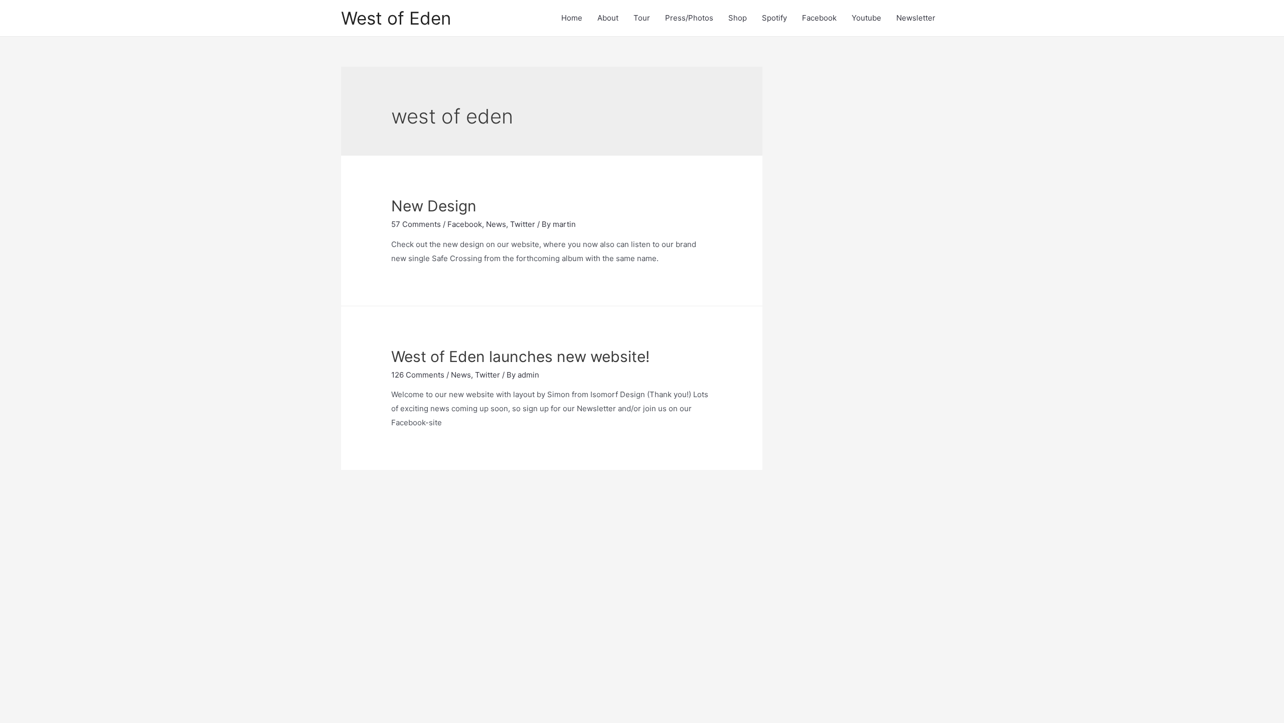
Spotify (774, 18)
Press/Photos (689, 18)
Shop (737, 18)
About (607, 18)
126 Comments (417, 375)
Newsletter (915, 18)
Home (571, 18)
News (496, 224)
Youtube (866, 18)
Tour (641, 18)
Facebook (819, 18)
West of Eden (396, 18)
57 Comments (416, 224)
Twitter (522, 224)
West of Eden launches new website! (520, 356)
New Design (433, 206)
